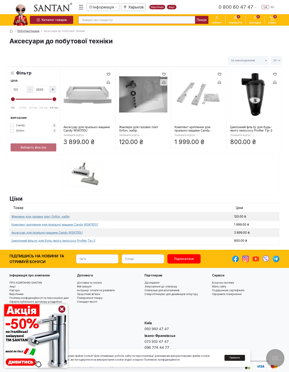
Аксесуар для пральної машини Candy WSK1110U (86, 128)
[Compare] (108, 82)
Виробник (157, 7)
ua (265, 7)
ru (272, 7)
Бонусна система (223, 282)
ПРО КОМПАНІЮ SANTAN (26, 282)
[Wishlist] (108, 73)
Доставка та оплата (89, 282)
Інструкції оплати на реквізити (96, 290)
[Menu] (81, 7)
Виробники (16, 294)
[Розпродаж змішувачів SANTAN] (36, 336)
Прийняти (235, 357)
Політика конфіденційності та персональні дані (39, 297)
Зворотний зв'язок (88, 294)
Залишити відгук (73, 135)
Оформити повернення (227, 294)
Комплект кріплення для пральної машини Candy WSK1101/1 (192, 128)
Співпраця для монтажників (161, 290)
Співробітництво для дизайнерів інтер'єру (171, 294)
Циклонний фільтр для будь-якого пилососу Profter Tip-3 (251, 128)
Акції (172, 7)
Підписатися (184, 259)
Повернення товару (90, 297)
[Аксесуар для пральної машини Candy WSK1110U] (87, 94)
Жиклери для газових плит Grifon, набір (138, 128)
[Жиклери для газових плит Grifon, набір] (143, 94)
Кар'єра (15, 290)
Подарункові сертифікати (228, 290)
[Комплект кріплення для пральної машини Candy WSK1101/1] (199, 94)
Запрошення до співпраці (160, 286)
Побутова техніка (28, 31)
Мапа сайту (219, 286)
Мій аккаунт (84, 286)
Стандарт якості (87, 301)
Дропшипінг (152, 282)
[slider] (12, 99)
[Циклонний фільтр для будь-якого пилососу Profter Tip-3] (254, 94)
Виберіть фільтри (33, 147)
